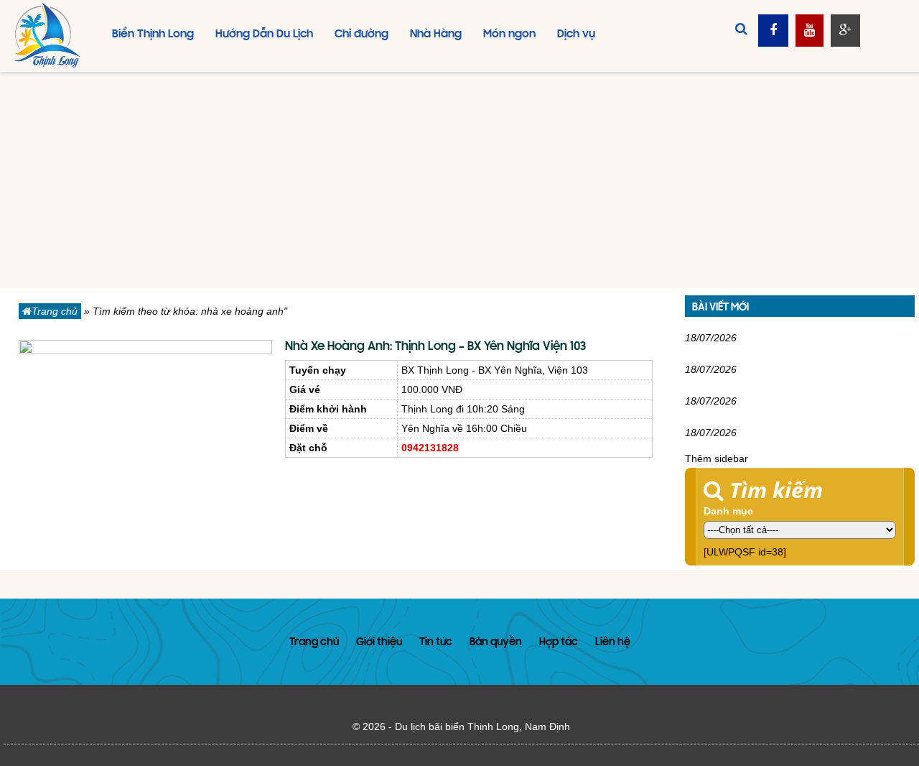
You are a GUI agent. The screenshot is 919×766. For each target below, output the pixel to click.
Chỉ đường (361, 34)
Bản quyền (496, 642)
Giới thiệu (379, 642)
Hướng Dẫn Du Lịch (264, 34)
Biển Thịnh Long (153, 34)
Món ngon (509, 34)
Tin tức (435, 642)
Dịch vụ (576, 34)
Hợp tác (558, 642)
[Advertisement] (459, 180)
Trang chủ (55, 311)
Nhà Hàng (436, 34)
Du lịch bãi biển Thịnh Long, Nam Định (482, 726)
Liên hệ (612, 642)
